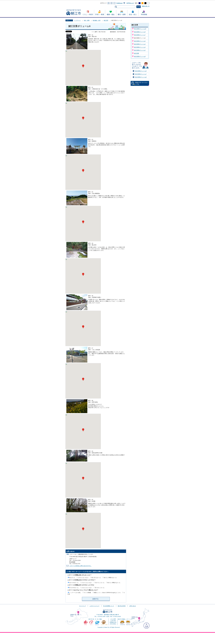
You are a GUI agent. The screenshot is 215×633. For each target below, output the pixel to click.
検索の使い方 (145, 6)
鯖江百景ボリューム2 (139, 50)
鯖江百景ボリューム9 (139, 32)
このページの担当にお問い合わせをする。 (80, 565)
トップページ (77, 20)
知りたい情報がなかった (110, 577)
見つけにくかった (99, 587)
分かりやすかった (74, 582)
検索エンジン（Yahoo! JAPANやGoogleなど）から (107, 592)
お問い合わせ (132, 606)
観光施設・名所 (96, 20)
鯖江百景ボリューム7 (139, 35)
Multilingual (119, 3)
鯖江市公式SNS (122, 606)
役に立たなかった (96, 577)
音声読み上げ (130, 3)
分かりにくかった (99, 582)
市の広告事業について (108, 606)
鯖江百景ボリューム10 (140, 28)
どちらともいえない (83, 577)
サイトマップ (82, 606)
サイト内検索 (87, 592)
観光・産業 (86, 20)
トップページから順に (75, 592)
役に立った (72, 577)
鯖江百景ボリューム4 (139, 44)
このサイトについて (94, 606)
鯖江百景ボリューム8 (139, 56)
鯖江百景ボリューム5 (139, 41)
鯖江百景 (106, 20)
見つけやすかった (74, 587)
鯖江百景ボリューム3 (139, 47)
